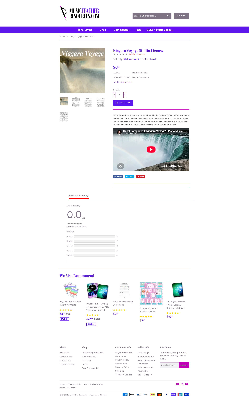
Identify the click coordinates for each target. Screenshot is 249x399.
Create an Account (181, 9)
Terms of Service (123, 375)
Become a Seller (146, 356)
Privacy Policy (122, 360)
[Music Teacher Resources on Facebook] (177, 384)
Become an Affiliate (68, 388)
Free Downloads (90, 368)
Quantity (116, 90)
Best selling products (92, 352)
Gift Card (86, 360)
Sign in (166, 9)
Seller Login (144, 352)
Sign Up (184, 365)
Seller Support (145, 375)
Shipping (119, 371)
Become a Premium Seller (71, 384)
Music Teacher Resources (76, 395)
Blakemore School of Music (140, 59)
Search (85, 364)
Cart (184, 15)
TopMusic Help (67, 364)
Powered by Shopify (98, 395)
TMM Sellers (66, 356)
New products (89, 356)
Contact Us (65, 360)
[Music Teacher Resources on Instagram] (182, 384)
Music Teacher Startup (93, 384)
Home (62, 37)
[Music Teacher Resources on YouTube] (186, 384)
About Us (64, 352)
